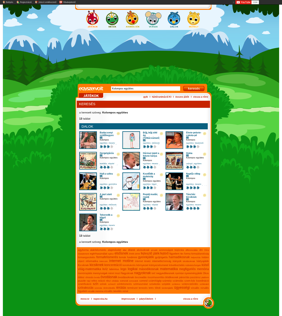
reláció (101, 280)
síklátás (115, 281)
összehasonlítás (156, 277)
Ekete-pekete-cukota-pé (193, 134)
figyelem (174, 253)
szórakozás (85, 287)
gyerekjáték (146, 257)
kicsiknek (97, 265)
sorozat (124, 280)
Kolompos (104, 140)
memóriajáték (85, 273)
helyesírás (196, 257)
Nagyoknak (127, 273)
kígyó (154, 184)
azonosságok (166, 250)
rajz (89, 280)
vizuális (195, 287)
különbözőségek (193, 265)
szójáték (166, 284)
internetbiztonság (161, 261)
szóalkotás (154, 284)
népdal (111, 163)
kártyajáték (203, 261)
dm (201, 250)
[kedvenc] (118, 133)
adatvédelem (146, 299)
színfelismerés (124, 284)
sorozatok (133, 281)
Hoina (189, 153)
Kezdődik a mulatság (149, 175)
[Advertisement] (137, 57)
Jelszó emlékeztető (47, 2)
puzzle (82, 280)
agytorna (83, 249)
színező (111, 284)
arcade (154, 250)
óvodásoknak (126, 277)
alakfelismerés (98, 250)
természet (132, 288)
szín (95, 283)
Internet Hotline (121, 261)
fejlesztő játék (150, 253)
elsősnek (156, 143)
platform (205, 277)
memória (203, 269)
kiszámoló (199, 143)
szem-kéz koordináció (196, 280)
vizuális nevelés (113, 291)
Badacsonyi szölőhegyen (107, 134)
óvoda (97, 277)
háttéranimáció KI (161, 97)
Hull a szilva (106, 173)
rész (108, 280)
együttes (103, 143)
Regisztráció (26, 2)
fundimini (132, 257)
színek (103, 284)
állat (124, 250)
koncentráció (113, 265)
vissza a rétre (200, 97)
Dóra (206, 250)
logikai (133, 269)
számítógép (155, 280)
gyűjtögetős (161, 257)
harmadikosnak (179, 257)
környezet (142, 265)
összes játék (182, 97)
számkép (167, 280)
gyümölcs (113, 184)
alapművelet (114, 250)
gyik (145, 97)
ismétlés (103, 163)
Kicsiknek (83, 265)
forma (187, 253)
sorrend (143, 280)
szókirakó (204, 284)
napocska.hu (100, 299)
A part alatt (106, 194)
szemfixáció (84, 284)
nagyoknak (142, 273)
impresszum (128, 299)
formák (122, 257)
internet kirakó (143, 261)
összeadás (141, 277)
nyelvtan (179, 273)
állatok (131, 250)
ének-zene (134, 253)
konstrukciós (129, 265)
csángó (189, 163)
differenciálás (192, 250)
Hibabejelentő (69, 2)
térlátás (121, 287)
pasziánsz (195, 277)
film (181, 254)
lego (123, 269)
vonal (125, 291)
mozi (117, 273)
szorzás (98, 288)
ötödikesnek (171, 277)
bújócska (179, 250)
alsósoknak (143, 250)
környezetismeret (158, 265)
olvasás (89, 277)
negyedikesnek (165, 273)
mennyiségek (100, 273)
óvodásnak (109, 277)
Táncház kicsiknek (191, 195)
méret (111, 273)
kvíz (105, 269)
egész (111, 254)
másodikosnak (149, 269)
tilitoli (158, 287)
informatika (92, 261)
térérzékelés (109, 288)
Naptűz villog (193, 173)
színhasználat (140, 284)
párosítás (184, 277)
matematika (169, 269)
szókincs (176, 284)
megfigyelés (187, 269)
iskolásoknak (189, 261)
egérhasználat (98, 253)
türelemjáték (167, 288)
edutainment (83, 254)
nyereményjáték (193, 273)
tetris (151, 288)
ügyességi (182, 287)
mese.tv (85, 299)
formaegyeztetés (86, 257)
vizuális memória (95, 291)
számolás (178, 280)
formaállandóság (200, 253)
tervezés (143, 288)
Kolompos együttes (109, 157)
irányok (177, 261)
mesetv (112, 143)
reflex (94, 280)
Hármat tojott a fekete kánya (151, 154)
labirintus (114, 269)
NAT (154, 273)
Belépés (9, 2)
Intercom (103, 261)
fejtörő (164, 253)
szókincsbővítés (190, 284)
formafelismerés (107, 257)
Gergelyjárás (107, 153)
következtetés (177, 265)
